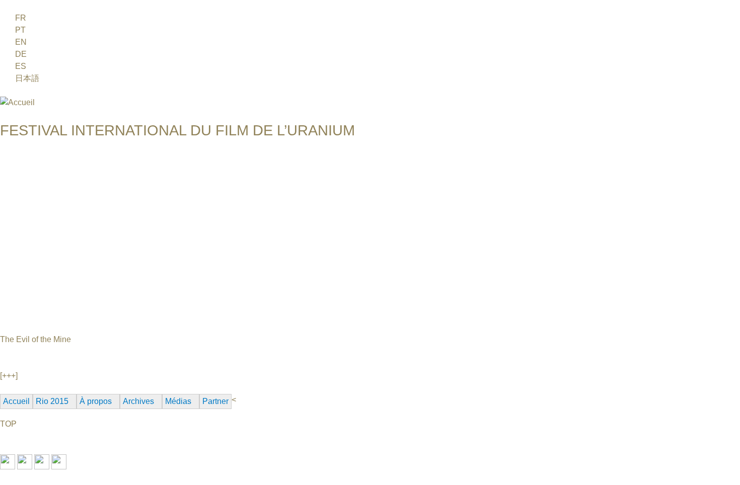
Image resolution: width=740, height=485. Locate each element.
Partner (215, 401)
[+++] (9, 375)
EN (21, 42)
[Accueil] (17, 102)
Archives (138, 401)
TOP (8, 424)
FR (20, 18)
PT (20, 30)
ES (20, 66)
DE (21, 54)
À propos (96, 401)
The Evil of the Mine (35, 339)
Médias (178, 401)
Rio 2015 (52, 401)
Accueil (16, 401)
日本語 (27, 78)
